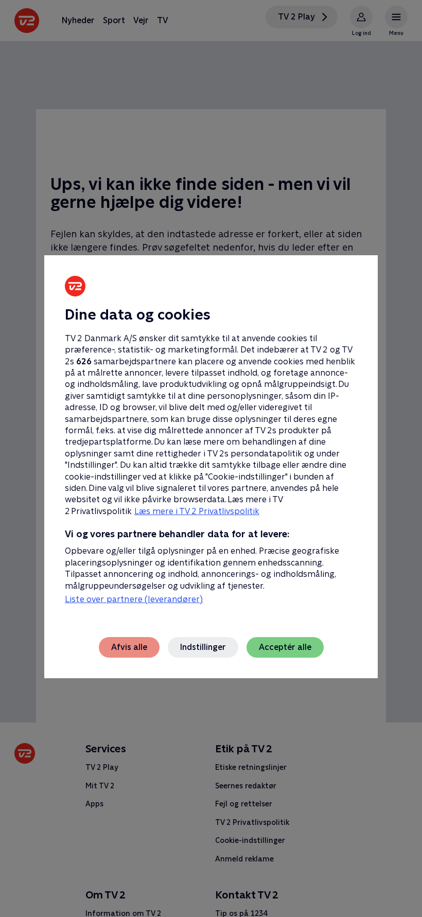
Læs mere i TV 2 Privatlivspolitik (196, 511)
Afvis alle (129, 647)
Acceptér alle (285, 647)
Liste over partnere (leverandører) (134, 599)
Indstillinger (203, 647)
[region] (211, 458)
